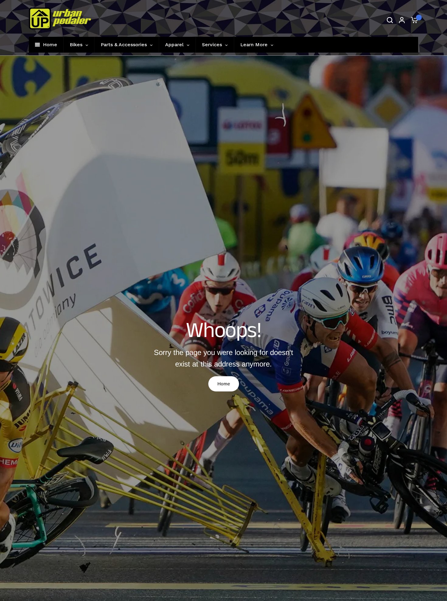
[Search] (390, 20)
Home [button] (223, 383)
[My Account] (402, 20)
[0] (413, 20)
